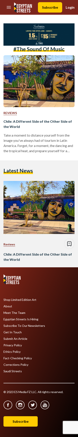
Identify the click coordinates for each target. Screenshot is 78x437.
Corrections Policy (15, 364)
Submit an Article (15, 338)
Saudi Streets (12, 371)
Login (70, 7)
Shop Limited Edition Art (19, 300)
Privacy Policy (12, 345)
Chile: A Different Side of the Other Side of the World (37, 124)
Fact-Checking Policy (17, 358)
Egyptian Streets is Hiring (20, 319)
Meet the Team (14, 312)
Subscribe (50, 7)
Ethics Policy (12, 351)
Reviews (10, 113)
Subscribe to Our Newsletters (24, 325)
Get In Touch (12, 332)
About (7, 306)
